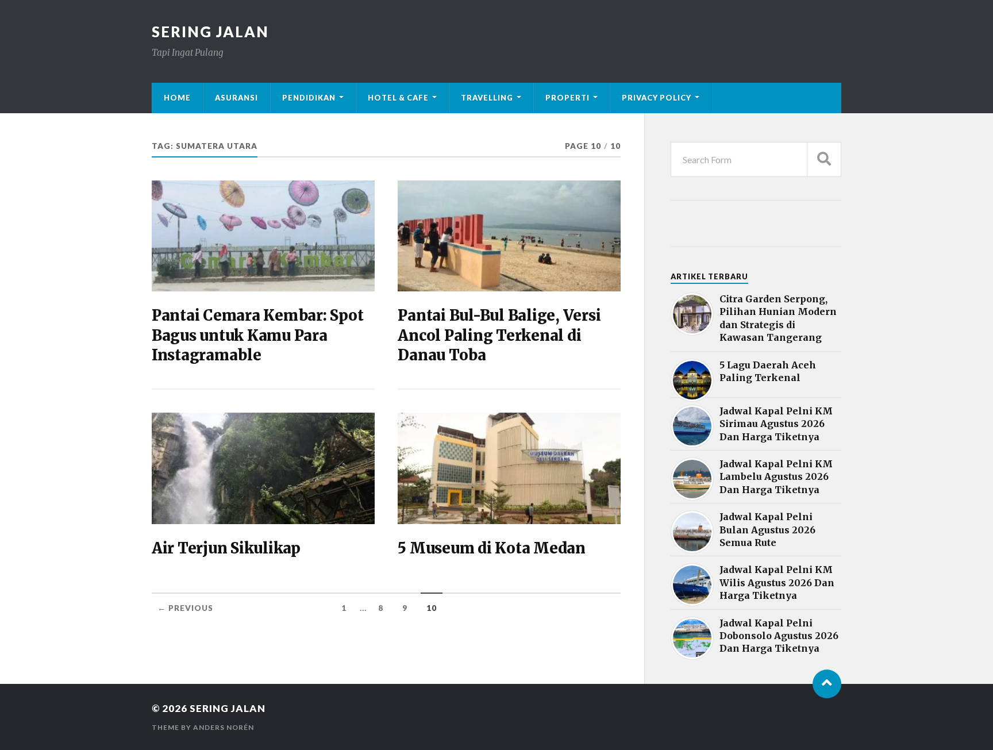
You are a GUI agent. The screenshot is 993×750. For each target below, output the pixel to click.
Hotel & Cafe (398, 97)
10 (431, 608)
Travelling (487, 97)
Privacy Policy (656, 97)
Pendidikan (309, 97)
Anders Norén (223, 727)
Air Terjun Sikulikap (226, 548)
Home (177, 97)
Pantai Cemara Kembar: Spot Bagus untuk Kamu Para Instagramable (257, 335)
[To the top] (827, 684)
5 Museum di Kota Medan (491, 548)
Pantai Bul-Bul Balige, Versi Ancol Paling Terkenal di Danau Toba (499, 335)
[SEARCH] (824, 159)
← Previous (185, 608)
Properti (567, 97)
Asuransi (236, 97)
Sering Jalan (210, 31)
